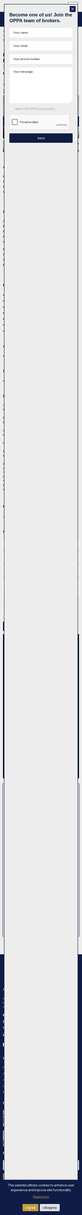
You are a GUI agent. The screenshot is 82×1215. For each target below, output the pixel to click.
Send (41, 138)
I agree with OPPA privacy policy (34, 109)
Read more (41, 1197)
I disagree (50, 1207)
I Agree (30, 1207)
